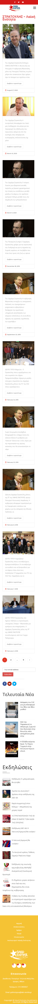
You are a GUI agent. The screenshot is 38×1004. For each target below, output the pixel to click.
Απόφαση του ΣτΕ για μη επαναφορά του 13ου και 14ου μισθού (27, 706)
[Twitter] (18, 2)
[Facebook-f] (14, 966)
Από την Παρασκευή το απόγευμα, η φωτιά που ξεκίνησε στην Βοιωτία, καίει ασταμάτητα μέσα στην (27, 729)
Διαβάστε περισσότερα (14, 83)
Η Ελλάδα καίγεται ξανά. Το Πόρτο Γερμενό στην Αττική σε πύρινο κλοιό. (27, 746)
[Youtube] (23, 2)
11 (23, 660)
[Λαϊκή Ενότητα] (15, 8)
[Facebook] (14, 2)
